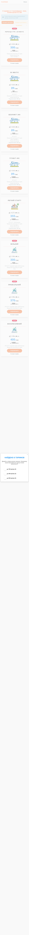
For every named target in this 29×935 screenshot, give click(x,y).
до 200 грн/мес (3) (11, 473)
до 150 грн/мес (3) (11, 469)
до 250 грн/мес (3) (11, 478)
